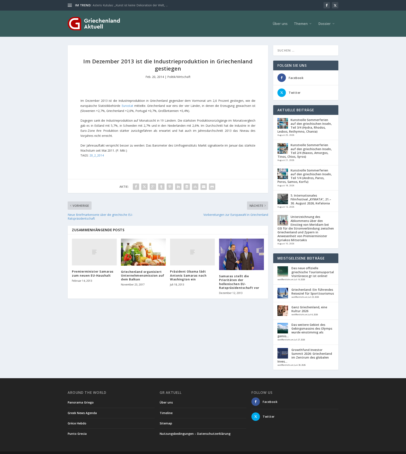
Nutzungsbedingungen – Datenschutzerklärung (195, 434)
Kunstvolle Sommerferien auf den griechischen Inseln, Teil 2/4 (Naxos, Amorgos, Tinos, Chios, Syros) (304, 151)
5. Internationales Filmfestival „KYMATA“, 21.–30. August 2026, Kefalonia (311, 199)
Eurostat (128, 106)
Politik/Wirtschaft (179, 77)
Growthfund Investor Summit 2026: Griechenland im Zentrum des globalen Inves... (304, 355)
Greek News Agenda (82, 413)
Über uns (280, 24)
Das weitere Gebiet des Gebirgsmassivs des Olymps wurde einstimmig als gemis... (304, 330)
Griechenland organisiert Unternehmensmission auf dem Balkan (142, 275)
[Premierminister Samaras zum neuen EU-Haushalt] (94, 252)
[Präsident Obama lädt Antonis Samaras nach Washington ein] (192, 252)
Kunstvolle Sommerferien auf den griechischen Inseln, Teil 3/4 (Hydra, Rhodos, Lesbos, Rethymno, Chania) (304, 125)
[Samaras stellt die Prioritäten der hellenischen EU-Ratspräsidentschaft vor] (241, 254)
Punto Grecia (77, 434)
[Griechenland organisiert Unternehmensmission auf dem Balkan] (143, 252)
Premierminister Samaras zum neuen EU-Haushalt (93, 273)
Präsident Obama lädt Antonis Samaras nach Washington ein (188, 275)
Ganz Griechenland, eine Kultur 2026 (309, 309)
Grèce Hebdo (77, 423)
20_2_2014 (96, 155)
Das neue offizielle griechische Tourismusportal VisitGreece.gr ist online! (312, 272)
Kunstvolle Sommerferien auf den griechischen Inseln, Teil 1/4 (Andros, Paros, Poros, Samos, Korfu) (304, 176)
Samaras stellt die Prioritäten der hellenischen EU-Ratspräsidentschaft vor (239, 282)
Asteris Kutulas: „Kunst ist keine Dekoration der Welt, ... (130, 5)
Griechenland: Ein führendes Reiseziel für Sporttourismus (312, 291)
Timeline (166, 413)
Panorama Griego (81, 402)
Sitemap (166, 423)
